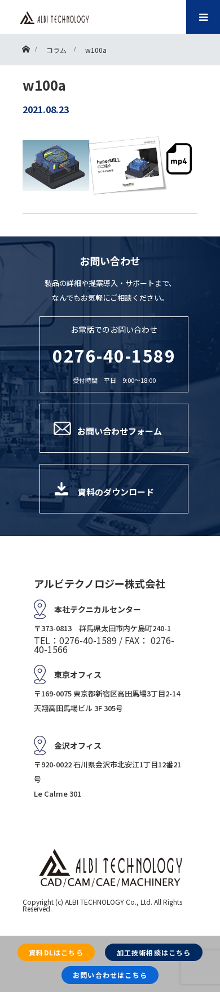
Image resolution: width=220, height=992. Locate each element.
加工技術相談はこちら (154, 952)
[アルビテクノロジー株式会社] (54, 17)
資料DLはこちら (56, 952)
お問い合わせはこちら (110, 975)
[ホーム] (25, 46)
